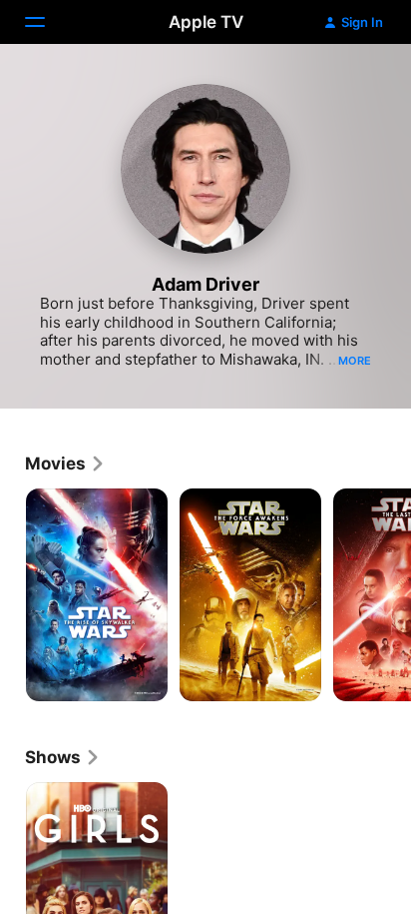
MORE (354, 361)
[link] (65, 463)
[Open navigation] (47, 22)
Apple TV (206, 22)
